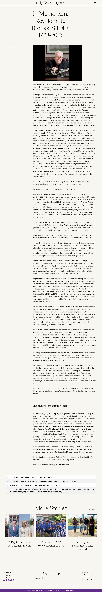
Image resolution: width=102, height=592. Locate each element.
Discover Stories (88, 572)
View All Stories (91, 509)
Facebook (4, 580)
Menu (95, 2)
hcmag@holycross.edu (9, 577)
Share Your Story (88, 576)
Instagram (6, 580)
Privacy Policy (50, 590)
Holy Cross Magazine (51, 3)
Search (100, 2)
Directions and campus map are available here (51, 465)
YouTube (13, 580)
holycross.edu (87, 579)
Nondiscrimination (70, 590)
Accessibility (59, 590)
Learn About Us (87, 574)
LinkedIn (9, 580)
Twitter (11, 580)
